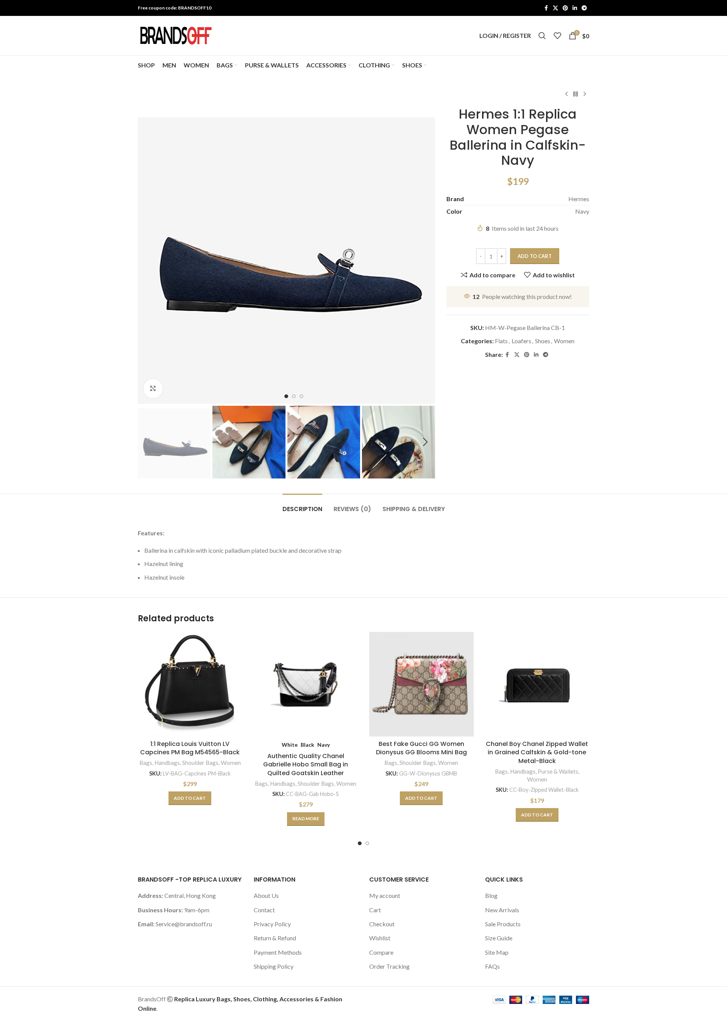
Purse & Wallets (558, 771)
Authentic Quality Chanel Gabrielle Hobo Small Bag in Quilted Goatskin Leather (305, 764)
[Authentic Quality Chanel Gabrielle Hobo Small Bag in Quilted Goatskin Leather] (306, 684)
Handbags (167, 762)
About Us (266, 895)
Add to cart (535, 256)
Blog (491, 895)
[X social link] (555, 8)
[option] (286, 396)
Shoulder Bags (200, 762)
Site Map (497, 952)
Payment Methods (278, 952)
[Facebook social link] (546, 8)
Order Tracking (389, 966)
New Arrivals (502, 909)
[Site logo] (176, 34)
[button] (147, 442)
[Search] (542, 35)
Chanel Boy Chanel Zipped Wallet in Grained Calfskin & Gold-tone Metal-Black (537, 752)
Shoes (542, 340)
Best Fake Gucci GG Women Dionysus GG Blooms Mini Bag (421, 748)
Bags (145, 762)
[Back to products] (575, 94)
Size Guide (498, 937)
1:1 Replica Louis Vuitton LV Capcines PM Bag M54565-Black (190, 748)
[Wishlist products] (557, 35)
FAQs (492, 966)
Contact (264, 909)
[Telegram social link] (584, 8)
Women (564, 340)
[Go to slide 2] (367, 843)
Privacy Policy (272, 923)
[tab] (302, 505)
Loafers (521, 340)
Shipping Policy (273, 966)
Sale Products (503, 923)
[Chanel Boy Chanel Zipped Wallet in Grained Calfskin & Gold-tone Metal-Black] (537, 684)
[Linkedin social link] (574, 8)
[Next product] (584, 94)
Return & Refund (275, 937)
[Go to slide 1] (360, 843)
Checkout (382, 923)
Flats (501, 340)
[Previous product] (566, 94)
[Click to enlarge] (153, 388)
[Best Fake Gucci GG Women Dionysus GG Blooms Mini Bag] (421, 684)
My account (384, 895)
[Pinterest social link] (565, 8)
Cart (375, 909)
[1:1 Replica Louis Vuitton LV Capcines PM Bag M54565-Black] (190, 684)
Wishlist (379, 937)
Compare (381, 952)
